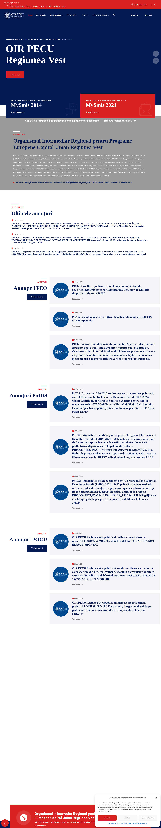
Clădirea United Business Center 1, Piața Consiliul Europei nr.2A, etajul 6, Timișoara (37, 6)
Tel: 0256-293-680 (141, 4)
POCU (84, 15)
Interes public (55, 15)
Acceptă (107, 818)
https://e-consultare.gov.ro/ (119, 120)
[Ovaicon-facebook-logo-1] (155, 4)
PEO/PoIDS (71, 15)
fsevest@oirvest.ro (13, 3)
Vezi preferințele (148, 818)
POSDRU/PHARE (99, 15)
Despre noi (40, 15)
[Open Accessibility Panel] (5, 823)
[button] (156, 798)
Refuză (127, 818)
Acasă (30, 15)
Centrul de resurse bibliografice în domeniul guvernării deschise (62, 120)
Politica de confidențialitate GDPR (117, 823)
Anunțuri (134, 15)
